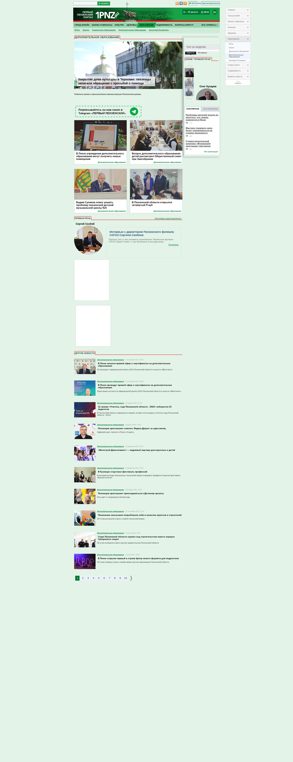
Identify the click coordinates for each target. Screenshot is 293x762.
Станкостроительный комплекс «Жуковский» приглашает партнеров (198, 143)
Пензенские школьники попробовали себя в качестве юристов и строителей (140, 515)
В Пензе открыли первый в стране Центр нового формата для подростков (138, 558)
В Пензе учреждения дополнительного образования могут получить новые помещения (100, 156)
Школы (231, 48)
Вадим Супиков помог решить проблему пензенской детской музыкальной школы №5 (95, 205)
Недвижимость (234, 71)
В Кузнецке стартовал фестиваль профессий (122, 471)
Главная (231, 10)
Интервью (202, 53)
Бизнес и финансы (236, 21)
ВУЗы (231, 44)
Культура (232, 27)
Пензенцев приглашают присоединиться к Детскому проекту (131, 493)
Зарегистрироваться (210, 3)
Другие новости (85, 353)
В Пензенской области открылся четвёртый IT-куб (152, 203)
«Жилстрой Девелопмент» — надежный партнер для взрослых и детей (136, 450)
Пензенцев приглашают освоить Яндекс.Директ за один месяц (132, 428)
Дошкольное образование (239, 51)
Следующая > (131, 578)
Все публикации (211, 152)
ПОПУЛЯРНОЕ (192, 109)
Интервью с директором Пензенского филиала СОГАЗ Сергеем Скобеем (142, 233)
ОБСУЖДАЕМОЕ (210, 109)
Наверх (238, 83)
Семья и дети (234, 65)
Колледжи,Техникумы (237, 60)
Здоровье (232, 33)
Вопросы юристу (235, 77)
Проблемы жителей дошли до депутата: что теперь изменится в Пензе (202, 117)
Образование (233, 39)
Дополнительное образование (236, 56)
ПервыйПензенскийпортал (85, 15)
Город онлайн (234, 16)
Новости (190, 53)
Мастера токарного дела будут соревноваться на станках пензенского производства (199, 130)
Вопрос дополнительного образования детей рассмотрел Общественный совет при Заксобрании (156, 156)
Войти (194, 3)
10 (125, 578)
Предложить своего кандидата (168, 218)
